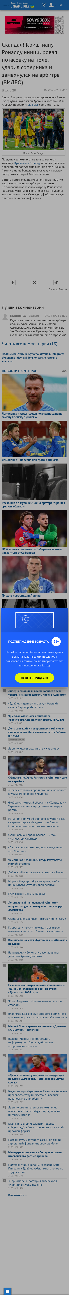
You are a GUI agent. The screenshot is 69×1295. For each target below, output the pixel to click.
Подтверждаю (34, 677)
